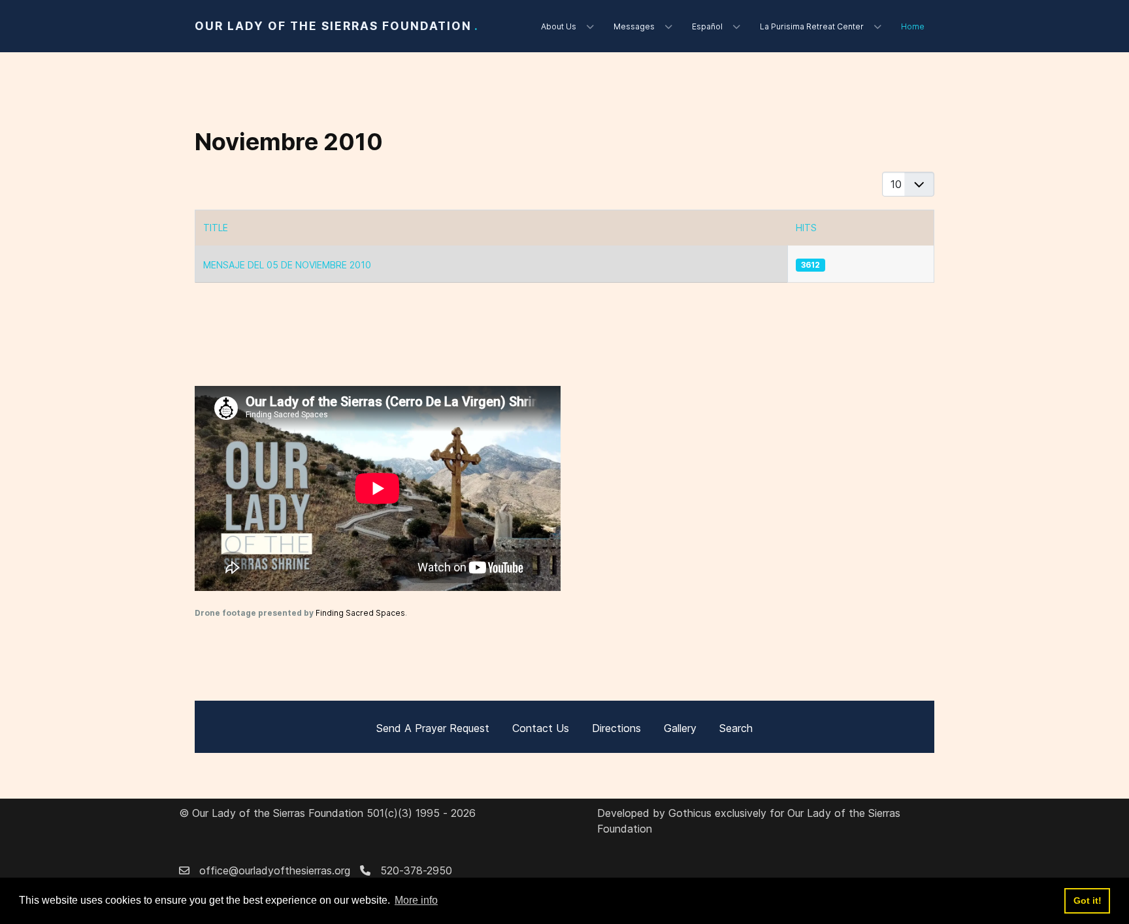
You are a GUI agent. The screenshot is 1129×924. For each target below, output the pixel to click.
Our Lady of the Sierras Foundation (337, 26)
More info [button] (416, 900)
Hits (806, 227)
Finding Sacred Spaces (360, 613)
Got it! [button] (1087, 900)
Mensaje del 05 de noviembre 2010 (287, 264)
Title (215, 227)
